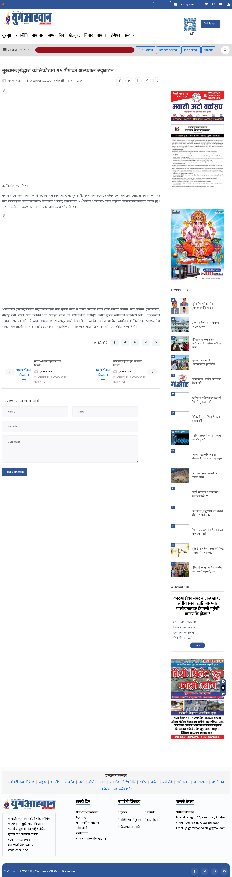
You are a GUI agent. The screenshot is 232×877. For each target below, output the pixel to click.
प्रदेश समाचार (16, 50)
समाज (101, 35)
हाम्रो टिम (152, 819)
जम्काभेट (114, 782)
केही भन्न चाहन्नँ (184, 638)
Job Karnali (191, 50)
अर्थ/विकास (218, 782)
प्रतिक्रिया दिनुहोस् (130, 819)
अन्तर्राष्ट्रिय (56, 782)
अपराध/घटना (201, 782)
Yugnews (41, 871)
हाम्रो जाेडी (167, 782)
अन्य (128, 35)
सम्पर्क (151, 812)
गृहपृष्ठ (6, 35)
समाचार (38, 35)
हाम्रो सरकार (183, 782)
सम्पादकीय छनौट (123, 789)
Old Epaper (210, 23)
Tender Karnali (168, 50)
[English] (159, 4)
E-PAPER (147, 50)
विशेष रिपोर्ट (129, 782)
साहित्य (154, 782)
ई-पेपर (115, 35)
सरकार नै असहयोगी (186, 622)
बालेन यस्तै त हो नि (186, 627)
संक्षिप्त (143, 782)
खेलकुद (74, 35)
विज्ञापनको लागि (130, 827)
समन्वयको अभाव (185, 632)
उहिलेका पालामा (96, 782)
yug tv (42, 782)
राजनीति (22, 35)
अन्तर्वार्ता (69, 782)
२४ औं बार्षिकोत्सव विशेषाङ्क (20, 782)
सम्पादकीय (56, 35)
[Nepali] (166, 4)
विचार (88, 35)
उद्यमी (81, 782)
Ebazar (208, 50)
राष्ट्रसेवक (105, 789)
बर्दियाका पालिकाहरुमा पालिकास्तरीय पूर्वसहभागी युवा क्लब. (207, 343)
